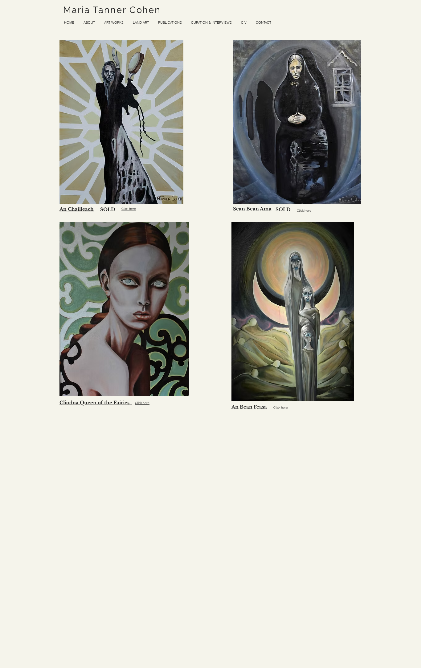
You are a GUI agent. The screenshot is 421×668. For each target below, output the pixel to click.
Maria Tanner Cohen (112, 10)
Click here (128, 208)
